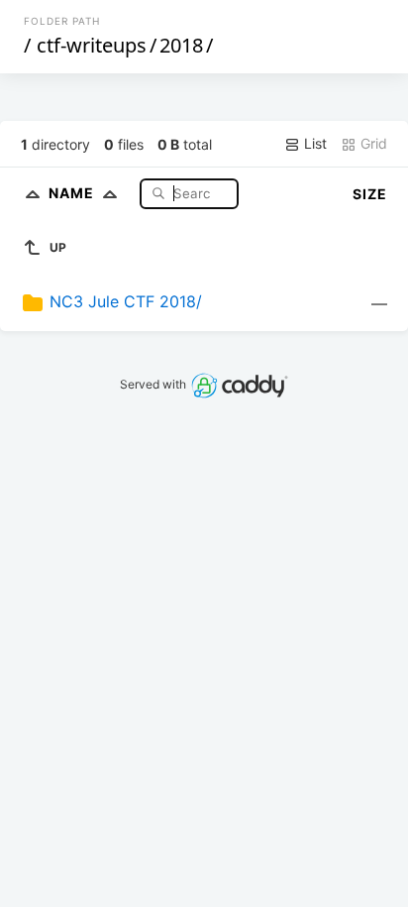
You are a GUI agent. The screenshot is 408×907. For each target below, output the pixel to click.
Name (73, 192)
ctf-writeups (92, 45)
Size (370, 193)
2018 (181, 45)
